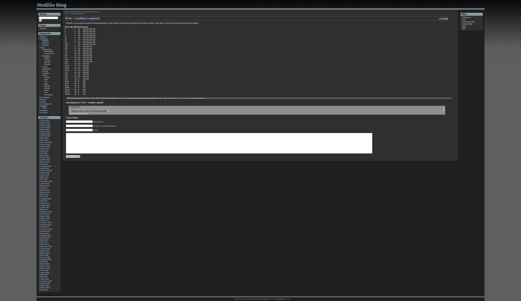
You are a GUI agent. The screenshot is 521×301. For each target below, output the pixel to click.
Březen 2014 (45, 218)
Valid (467, 24)
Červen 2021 (45, 158)
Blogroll (43, 37)
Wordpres (44, 110)
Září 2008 (43, 262)
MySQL (47, 86)
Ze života (43, 113)
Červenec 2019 (46, 181)
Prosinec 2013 (45, 223)
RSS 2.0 (161, 98)
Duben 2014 (45, 216)
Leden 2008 (44, 272)
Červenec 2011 (46, 246)
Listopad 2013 (45, 225)
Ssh (45, 93)
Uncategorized (46, 104)
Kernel (44, 67)
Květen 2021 (45, 160)
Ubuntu (47, 64)
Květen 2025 (45, 129)
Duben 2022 (45, 149)
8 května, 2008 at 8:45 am (79, 114)
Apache (47, 77)
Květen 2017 (45, 190)
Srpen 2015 (44, 203)
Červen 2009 (45, 257)
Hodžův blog (51, 5)
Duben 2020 (45, 173)
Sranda (43, 102)
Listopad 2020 (45, 166)
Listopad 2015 (45, 199)
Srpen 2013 (44, 227)
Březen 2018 (45, 186)
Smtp (46, 90)
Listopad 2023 (45, 134)
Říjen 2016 (44, 194)
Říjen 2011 (44, 240)
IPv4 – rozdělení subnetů (82, 18)
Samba (47, 88)
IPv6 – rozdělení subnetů (74, 14)
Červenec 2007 (46, 281)
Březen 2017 (45, 192)
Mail (45, 84)
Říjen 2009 (44, 255)
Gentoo (47, 60)
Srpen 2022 (44, 140)
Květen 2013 (45, 231)
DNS (46, 80)
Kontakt (43, 29)
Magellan (280, 299)
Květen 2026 (45, 123)
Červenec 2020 (46, 171)
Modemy (45, 43)
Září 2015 (43, 201)
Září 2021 (43, 153)
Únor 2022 (44, 151)
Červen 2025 (45, 127)
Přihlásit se (467, 17)
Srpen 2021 (44, 155)
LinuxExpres (45, 97)
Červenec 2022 (46, 142)
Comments (469, 22)
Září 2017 (43, 188)
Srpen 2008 (44, 264)
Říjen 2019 (44, 177)
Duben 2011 (44, 251)
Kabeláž (45, 41)
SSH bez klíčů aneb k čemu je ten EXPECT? (82, 12)
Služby (44, 75)
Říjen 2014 (44, 210)
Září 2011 (43, 242)
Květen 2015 (45, 205)
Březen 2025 (45, 132)
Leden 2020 (44, 175)
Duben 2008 (45, 266)
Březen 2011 (45, 253)
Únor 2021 (44, 164)
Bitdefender (48, 51)
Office (44, 108)
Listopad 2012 (45, 236)
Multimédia (46, 69)
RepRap (45, 45)
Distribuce (46, 56)
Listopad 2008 (45, 259)
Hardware (44, 39)
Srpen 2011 (44, 244)
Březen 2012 (45, 238)
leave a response (178, 98)
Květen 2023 (45, 136)
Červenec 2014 (46, 212)
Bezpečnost (47, 49)
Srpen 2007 (44, 279)
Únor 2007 (44, 290)
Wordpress (266, 299)
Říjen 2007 (44, 275)
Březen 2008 (45, 268)
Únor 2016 (44, 197)
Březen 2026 (45, 125)
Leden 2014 (44, 220)
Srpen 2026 (44, 121)
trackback (190, 98)
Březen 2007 (45, 288)
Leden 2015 (44, 207)
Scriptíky (45, 73)
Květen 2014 (45, 214)
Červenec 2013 (46, 229)
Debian (47, 58)
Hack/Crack (49, 53)
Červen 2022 (45, 145)
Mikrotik (47, 62)
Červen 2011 (45, 249)
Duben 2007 (45, 285)
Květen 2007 (45, 283)
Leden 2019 (44, 184)
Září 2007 (43, 277)
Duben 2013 (45, 233)
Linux (42, 48)
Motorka (43, 100)
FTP (45, 82)
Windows (43, 106)
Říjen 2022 (44, 138)
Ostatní (45, 71)
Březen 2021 (45, 162)
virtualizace (48, 95)
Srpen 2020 (44, 168)
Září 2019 (43, 179)
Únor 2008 (44, 270)
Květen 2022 (45, 147)
